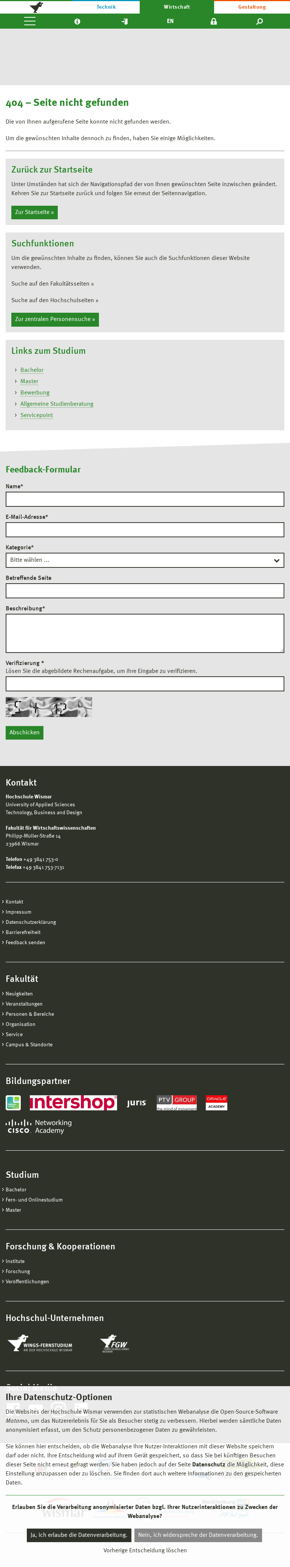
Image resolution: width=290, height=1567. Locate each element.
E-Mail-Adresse (27, 517)
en (170, 21)
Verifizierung (25, 663)
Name (14, 487)
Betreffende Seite (28, 578)
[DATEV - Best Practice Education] (13, 1102)
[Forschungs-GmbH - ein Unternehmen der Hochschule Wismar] (132, 1343)
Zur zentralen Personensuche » (55, 319)
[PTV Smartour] (177, 1102)
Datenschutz (208, 1465)
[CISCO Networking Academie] (38, 1126)
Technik (106, 7)
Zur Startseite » (34, 212)
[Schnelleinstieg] (124, 21)
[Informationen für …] (77, 21)
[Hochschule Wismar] (36, 7)
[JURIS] (137, 1102)
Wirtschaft (177, 7)
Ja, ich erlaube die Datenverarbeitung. (79, 1535)
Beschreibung (25, 609)
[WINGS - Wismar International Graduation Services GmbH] (48, 1343)
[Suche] (260, 21)
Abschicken (24, 733)
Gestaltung (252, 7)
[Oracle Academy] (217, 1102)
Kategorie (20, 548)
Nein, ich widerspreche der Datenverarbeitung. (198, 1535)
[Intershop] (73, 1102)
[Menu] (29, 21)
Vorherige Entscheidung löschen (145, 1551)
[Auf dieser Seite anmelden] (213, 21)
